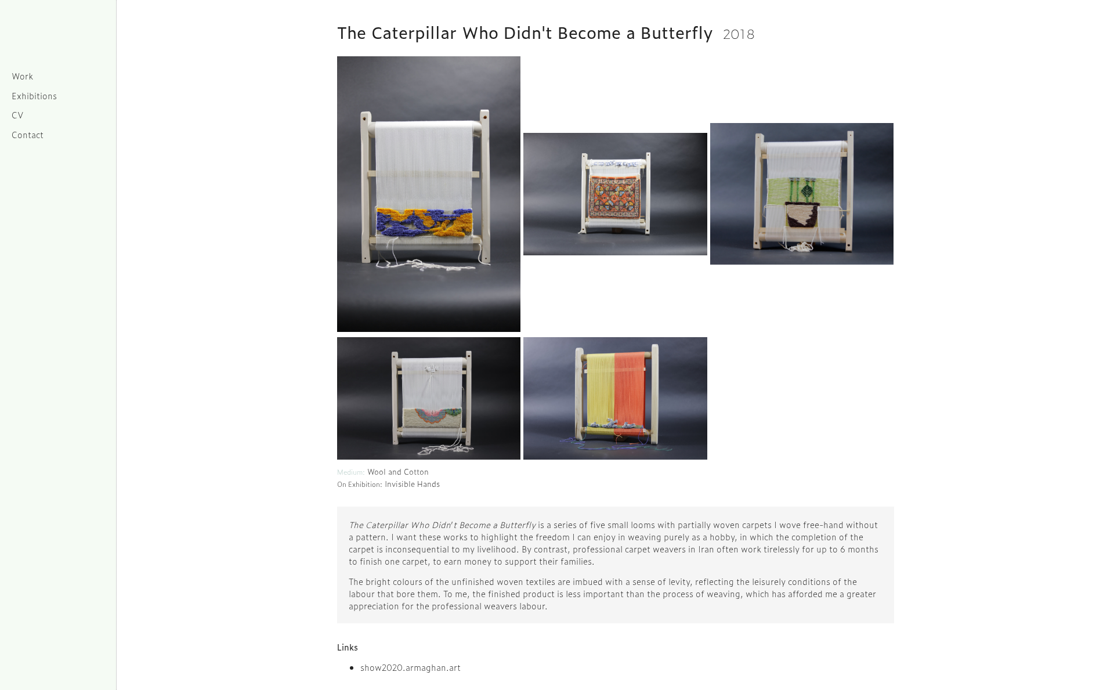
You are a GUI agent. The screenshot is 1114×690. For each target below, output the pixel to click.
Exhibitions (34, 95)
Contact (28, 134)
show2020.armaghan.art (410, 667)
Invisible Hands (412, 483)
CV (18, 115)
